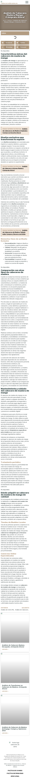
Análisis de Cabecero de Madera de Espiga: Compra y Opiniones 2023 (14, 728)
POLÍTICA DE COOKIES (15, 770)
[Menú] (27, 2)
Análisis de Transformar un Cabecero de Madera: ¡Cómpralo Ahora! (14, 687)
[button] (8, 43)
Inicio (4, 20)
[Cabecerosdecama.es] (9, 2)
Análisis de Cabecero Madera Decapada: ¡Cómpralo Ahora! (13, 646)
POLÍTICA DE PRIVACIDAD (15, 773)
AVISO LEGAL (15, 776)
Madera (10, 20)
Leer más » (5, 649)
